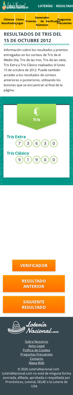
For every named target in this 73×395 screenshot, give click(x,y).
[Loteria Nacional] (15, 9)
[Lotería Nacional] (36, 328)
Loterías (45, 6)
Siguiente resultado (34, 304)
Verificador (53, 21)
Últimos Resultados (8, 21)
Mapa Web (36, 363)
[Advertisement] (36, 221)
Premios (31, 21)
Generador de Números (42, 21)
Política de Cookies (36, 350)
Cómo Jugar (20, 21)
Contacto (36, 359)
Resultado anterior (34, 283)
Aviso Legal (36, 346)
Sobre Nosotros (36, 342)
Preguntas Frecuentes (64, 21)
